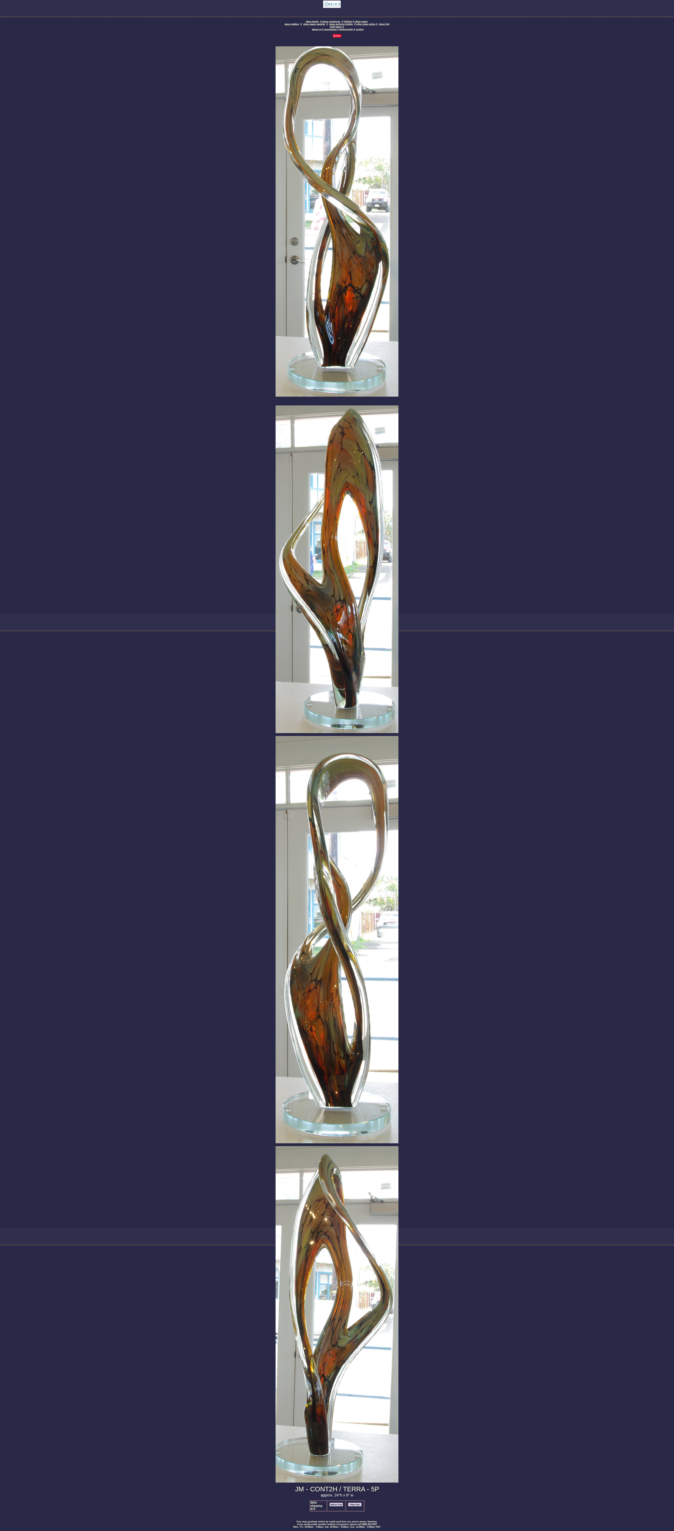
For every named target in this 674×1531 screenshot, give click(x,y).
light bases (336, 26)
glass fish (384, 24)
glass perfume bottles (341, 24)
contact (360, 29)
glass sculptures (331, 21)
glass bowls (312, 21)
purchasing (330, 29)
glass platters (292, 24)
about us (317, 29)
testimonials (346, 29)
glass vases (361, 21)
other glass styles (365, 24)
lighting (348, 21)
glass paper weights (314, 24)
